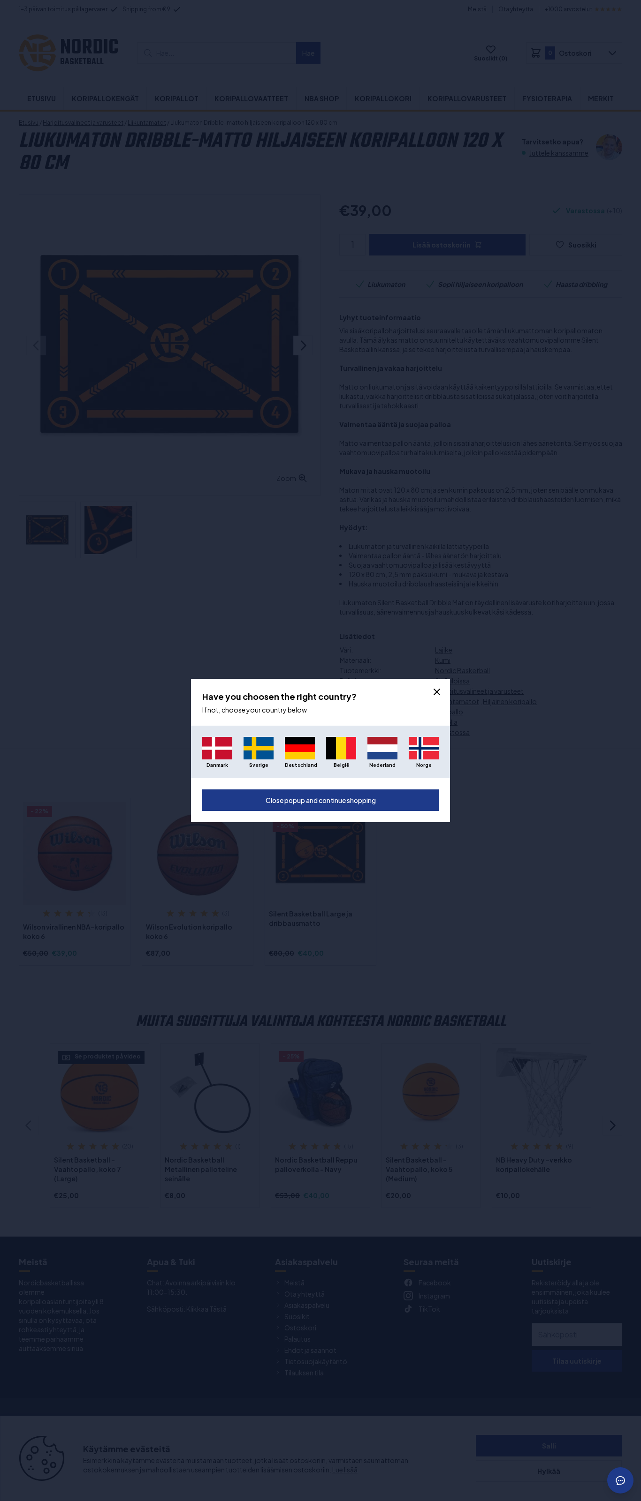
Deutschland (300, 765)
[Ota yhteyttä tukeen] (620, 1480)
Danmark (217, 765)
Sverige (258, 765)
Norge (424, 765)
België (341, 765)
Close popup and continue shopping (321, 800)
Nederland (382, 765)
